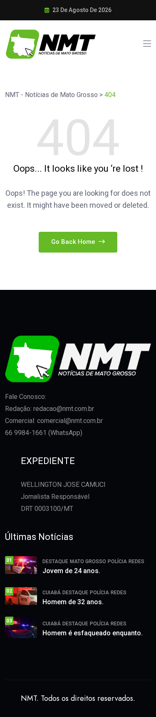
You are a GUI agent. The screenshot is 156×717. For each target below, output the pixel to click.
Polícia (117, 561)
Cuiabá (51, 592)
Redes (136, 561)
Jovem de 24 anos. (71, 571)
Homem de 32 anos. (73, 602)
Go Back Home (74, 241)
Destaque (55, 561)
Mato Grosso (88, 561)
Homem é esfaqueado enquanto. (92, 633)
